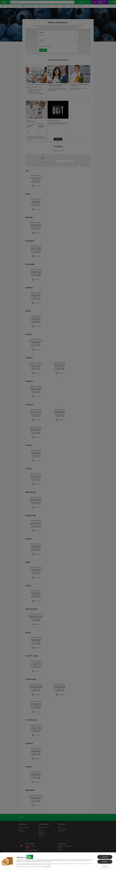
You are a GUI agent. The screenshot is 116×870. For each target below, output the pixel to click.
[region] (58, 861)
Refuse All (105, 861)
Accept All (105, 857)
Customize (105, 866)
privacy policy (47, 866)
